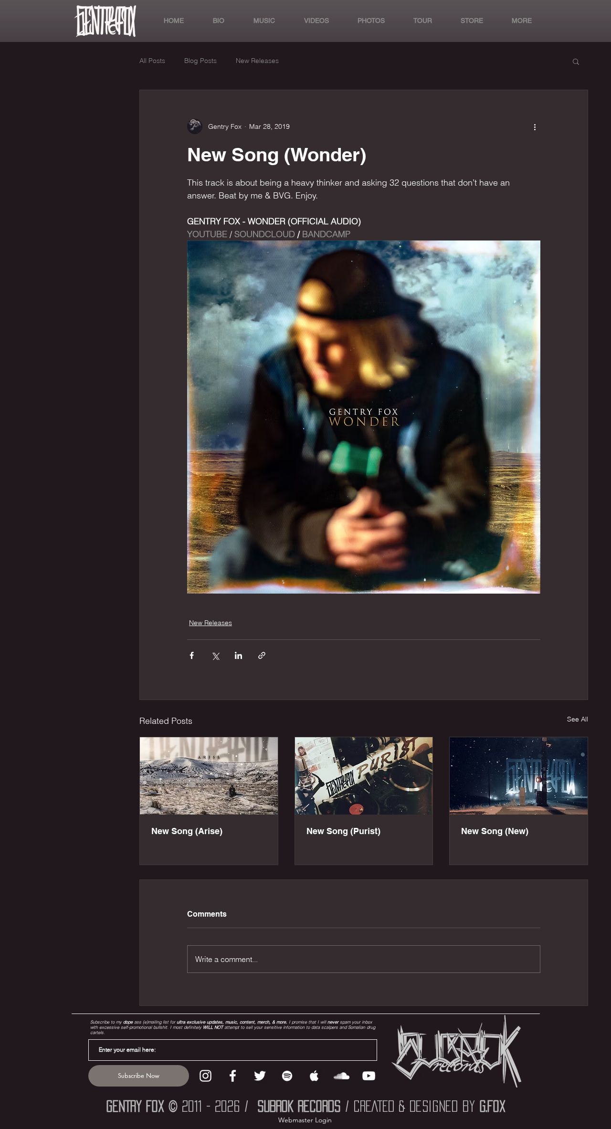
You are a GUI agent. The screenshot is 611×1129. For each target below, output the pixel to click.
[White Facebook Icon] (233, 1076)
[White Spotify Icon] (287, 1076)
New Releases (257, 60)
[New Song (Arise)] (209, 776)
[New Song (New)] (519, 776)
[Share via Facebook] (191, 655)
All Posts (152, 60)
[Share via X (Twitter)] (215, 655)
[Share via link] (261, 655)
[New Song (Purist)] (364, 776)
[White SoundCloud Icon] (341, 1076)
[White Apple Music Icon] (314, 1076)
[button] (514, 21)
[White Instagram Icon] (205, 1076)
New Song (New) (494, 831)
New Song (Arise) (186, 831)
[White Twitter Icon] (260, 1076)
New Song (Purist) (343, 831)
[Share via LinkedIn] (238, 655)
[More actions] (534, 126)
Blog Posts (200, 60)
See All (577, 719)
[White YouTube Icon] (369, 1076)
